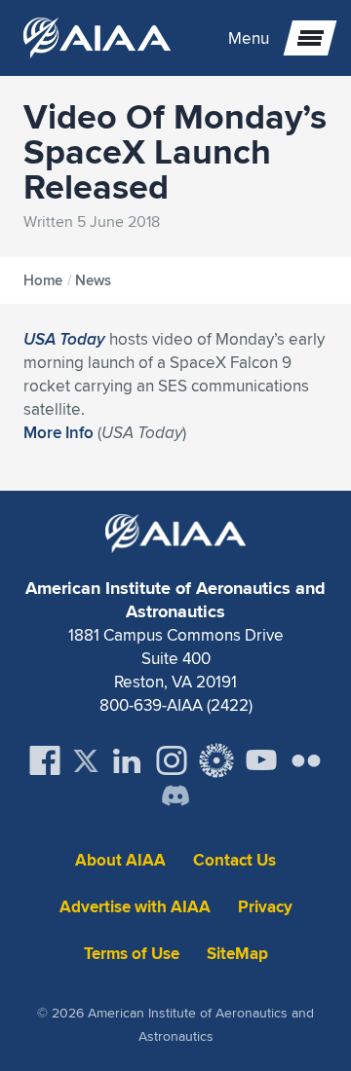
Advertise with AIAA (135, 907)
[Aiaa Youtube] (261, 760)
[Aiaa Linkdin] (126, 760)
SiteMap (237, 954)
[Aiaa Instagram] (171, 760)
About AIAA (120, 860)
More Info (58, 432)
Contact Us (234, 860)
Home (42, 280)
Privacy (265, 907)
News (93, 280)
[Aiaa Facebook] (44, 760)
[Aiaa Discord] (175, 797)
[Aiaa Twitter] (85, 761)
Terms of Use (131, 954)
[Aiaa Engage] (216, 760)
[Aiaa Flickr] (306, 760)
